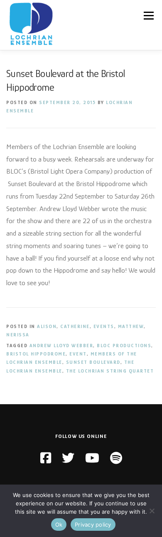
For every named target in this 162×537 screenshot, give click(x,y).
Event (78, 354)
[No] (151, 511)
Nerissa (17, 335)
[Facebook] (45, 458)
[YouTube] (92, 458)
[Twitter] (68, 458)
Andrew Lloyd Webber (61, 345)
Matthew (131, 326)
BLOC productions (124, 345)
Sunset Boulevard (93, 362)
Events (103, 326)
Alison (46, 326)
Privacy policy (93, 524)
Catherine (75, 326)
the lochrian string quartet (110, 371)
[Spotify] (116, 458)
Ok (59, 524)
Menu (148, 15)
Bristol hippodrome (36, 354)
